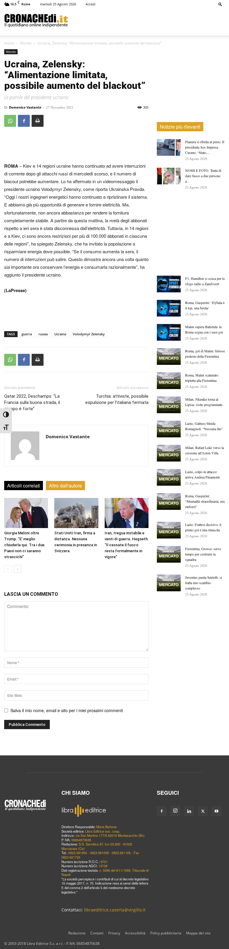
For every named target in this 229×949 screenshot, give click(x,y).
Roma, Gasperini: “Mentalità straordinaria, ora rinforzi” (205, 501)
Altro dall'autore (65, 485)
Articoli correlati (23, 485)
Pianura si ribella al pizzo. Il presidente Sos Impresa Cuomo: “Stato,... (204, 147)
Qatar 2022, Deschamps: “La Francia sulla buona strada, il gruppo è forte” (32, 402)
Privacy (114, 933)
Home (9, 43)
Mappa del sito (198, 933)
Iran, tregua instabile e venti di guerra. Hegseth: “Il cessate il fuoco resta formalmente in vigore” (126, 545)
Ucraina (60, 334)
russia (43, 334)
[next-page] (17, 569)
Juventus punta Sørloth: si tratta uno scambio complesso (203, 582)
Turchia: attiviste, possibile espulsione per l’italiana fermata (116, 399)
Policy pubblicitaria (165, 933)
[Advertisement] (146, 20)
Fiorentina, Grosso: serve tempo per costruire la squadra (203, 554)
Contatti (96, 933)
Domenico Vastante (25, 107)
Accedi (90, 4)
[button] (220, 4)
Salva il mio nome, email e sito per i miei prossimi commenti (66, 710)
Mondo (26, 43)
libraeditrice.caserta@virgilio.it (115, 910)
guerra (26, 334)
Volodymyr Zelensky (89, 334)
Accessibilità (135, 933)
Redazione (77, 933)
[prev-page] (8, 569)
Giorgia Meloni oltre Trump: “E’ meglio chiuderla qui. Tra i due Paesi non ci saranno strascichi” (24, 545)
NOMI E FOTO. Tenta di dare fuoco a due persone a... (203, 175)
